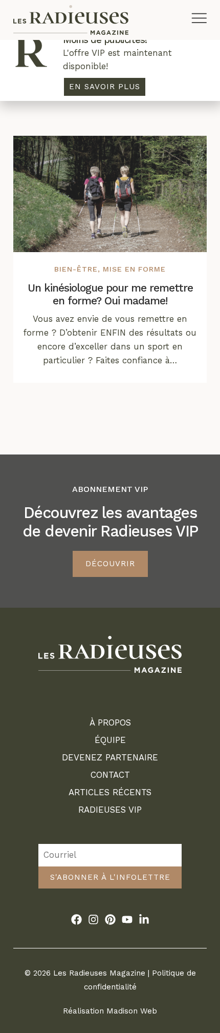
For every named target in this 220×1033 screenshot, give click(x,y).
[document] (110, 516)
